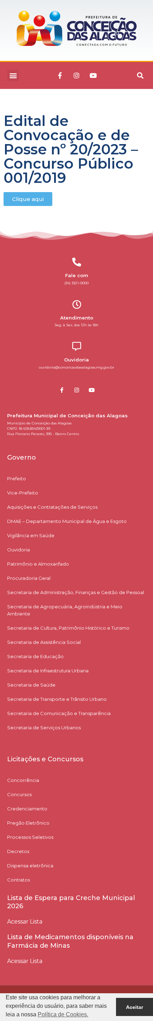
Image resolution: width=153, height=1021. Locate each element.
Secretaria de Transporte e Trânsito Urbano (57, 699)
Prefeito (16, 478)
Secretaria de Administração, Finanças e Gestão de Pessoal (75, 592)
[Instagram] (76, 75)
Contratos (18, 880)
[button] (13, 75)
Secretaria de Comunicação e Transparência (59, 713)
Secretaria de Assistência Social (44, 642)
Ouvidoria (18, 549)
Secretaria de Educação (35, 656)
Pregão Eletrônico (28, 823)
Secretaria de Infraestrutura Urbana (48, 670)
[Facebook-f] (59, 75)
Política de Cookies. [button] (63, 1014)
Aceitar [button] (134, 1007)
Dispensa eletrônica (30, 865)
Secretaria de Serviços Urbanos (44, 727)
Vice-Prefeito (22, 493)
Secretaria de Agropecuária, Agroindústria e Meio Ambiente (64, 610)
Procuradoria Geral (29, 578)
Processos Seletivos (30, 837)
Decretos (18, 851)
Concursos (19, 794)
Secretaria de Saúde (31, 685)
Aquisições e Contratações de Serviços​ (52, 507)
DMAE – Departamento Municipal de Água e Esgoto (67, 521)
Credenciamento (27, 808)
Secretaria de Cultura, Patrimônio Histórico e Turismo (68, 628)
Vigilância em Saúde (30, 535)
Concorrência (23, 780)
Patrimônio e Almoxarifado (38, 564)
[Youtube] (93, 75)
